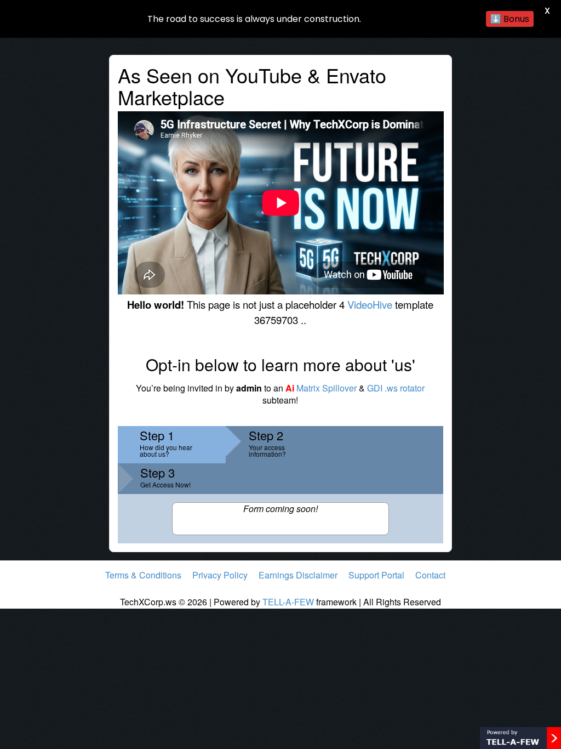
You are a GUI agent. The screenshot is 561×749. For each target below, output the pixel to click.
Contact (430, 575)
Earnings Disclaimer (298, 575)
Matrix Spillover (321, 388)
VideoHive (369, 304)
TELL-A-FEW (288, 601)
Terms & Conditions (143, 575)
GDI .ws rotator (396, 388)
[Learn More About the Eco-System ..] (520, 736)
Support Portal (376, 575)
